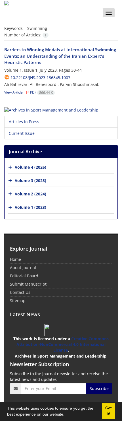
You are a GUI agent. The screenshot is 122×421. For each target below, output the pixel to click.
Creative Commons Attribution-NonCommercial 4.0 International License (62, 344)
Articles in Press (24, 121)
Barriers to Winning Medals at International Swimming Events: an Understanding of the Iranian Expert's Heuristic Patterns (60, 56)
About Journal (23, 267)
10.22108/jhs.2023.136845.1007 (40, 77)
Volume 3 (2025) (30, 180)
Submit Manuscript (28, 284)
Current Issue (22, 133)
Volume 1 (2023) (30, 207)
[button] (66, 415)
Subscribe (99, 388)
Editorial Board (24, 275)
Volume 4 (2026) (30, 167)
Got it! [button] (108, 411)
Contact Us (20, 292)
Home (15, 259)
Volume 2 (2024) (30, 194)
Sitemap (18, 300)
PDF (41, 92)
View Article (13, 92)
